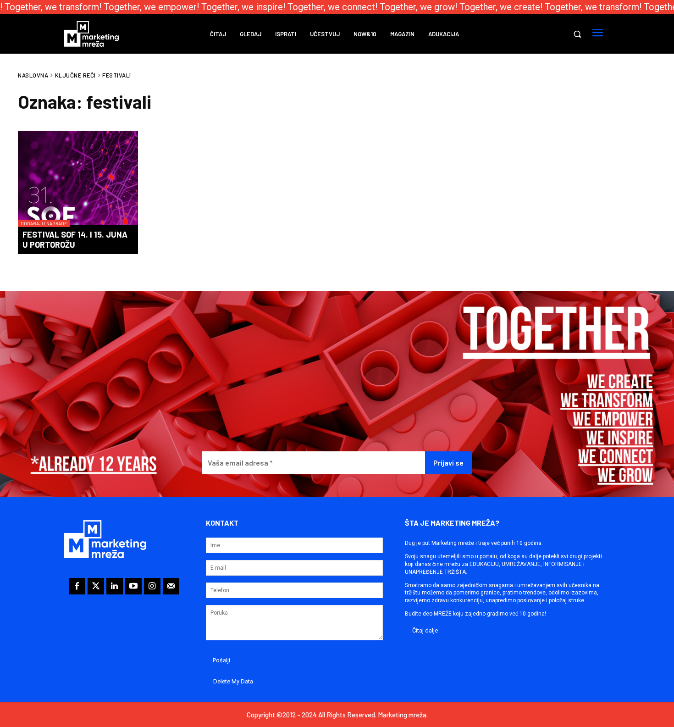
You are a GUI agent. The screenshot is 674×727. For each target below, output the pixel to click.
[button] (577, 34)
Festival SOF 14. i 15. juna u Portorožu (74, 239)
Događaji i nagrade (44, 223)
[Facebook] (77, 586)
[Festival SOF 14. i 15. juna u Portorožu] (78, 179)
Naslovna (33, 75)
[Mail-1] (171, 586)
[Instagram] (152, 586)
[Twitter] (96, 586)
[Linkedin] (114, 586)
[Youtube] (133, 586)
